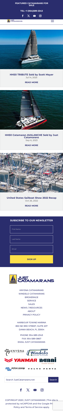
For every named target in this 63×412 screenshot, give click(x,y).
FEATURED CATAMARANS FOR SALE (31, 4)
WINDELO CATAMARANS (32, 293)
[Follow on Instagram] (40, 15)
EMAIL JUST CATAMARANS (31, 342)
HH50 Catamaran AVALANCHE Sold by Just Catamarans (31, 136)
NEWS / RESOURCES (31, 307)
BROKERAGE (31, 297)
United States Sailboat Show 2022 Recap (31, 197)
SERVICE (31, 300)
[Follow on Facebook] (22, 15)
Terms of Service (34, 407)
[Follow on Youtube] (34, 15)
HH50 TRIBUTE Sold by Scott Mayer (31, 74)
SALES (31, 304)
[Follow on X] (28, 15)
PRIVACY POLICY (31, 314)
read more (31, 82)
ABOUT (31, 311)
